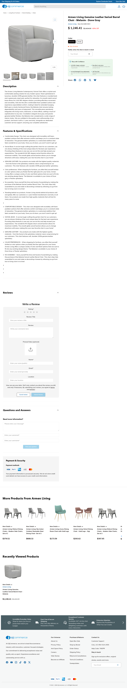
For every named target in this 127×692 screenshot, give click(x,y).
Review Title (30, 317)
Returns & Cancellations (78, 656)
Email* (31, 368)
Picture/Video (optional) (31, 342)
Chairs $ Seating (26, 13)
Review (30, 325)
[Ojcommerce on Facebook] (7, 661)
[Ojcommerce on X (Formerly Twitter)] (29, 661)
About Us (54, 641)
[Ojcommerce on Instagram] (16, 661)
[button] (25, 312)
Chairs (34, 13)
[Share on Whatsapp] (80, 80)
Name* (31, 360)
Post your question (31, 447)
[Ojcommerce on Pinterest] (25, 661)
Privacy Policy (56, 645)
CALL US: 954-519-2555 (100, 645)
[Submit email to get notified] (88, 54)
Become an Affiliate (58, 659)
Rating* (31, 309)
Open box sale (120, 1)
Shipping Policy (75, 652)
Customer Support (97, 641)
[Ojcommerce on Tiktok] (20, 661)
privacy (32, 389)
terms (53, 387)
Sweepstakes (74, 663)
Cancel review (23, 395)
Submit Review (38, 395)
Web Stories (55, 656)
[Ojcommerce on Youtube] (11, 661)
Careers (53, 652)
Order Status (74, 648)
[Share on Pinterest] (85, 80)
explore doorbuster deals (104, 1)
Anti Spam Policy (57, 648)
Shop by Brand (75, 645)
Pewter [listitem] (79, 41)
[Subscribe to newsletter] (117, 665)
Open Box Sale (75, 641)
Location (31, 377)
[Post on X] (90, 80)
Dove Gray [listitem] (71, 41)
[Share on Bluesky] (95, 80)
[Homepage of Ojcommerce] (13, 6)
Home (5, 13)
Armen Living (72, 24)
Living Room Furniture (14, 13)
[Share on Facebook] (75, 80)
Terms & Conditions (76, 659)
